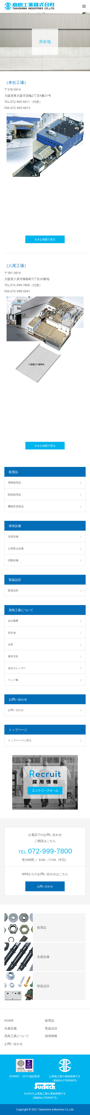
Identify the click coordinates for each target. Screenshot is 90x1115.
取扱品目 (13, 590)
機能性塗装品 (16, 506)
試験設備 (13, 560)
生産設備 (13, 536)
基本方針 (13, 656)
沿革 (10, 644)
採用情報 (51, 1036)
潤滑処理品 (14, 482)
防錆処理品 (14, 494)
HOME (9, 1020)
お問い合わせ (16, 710)
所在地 (12, 633)
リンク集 (13, 680)
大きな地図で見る (45, 239)
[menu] (84, 6)
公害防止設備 (16, 548)
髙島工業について (16, 1036)
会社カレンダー (17, 668)
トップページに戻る (19, 740)
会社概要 (13, 621)
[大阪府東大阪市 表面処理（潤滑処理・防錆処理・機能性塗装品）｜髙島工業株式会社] (29, 6)
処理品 (49, 1020)
